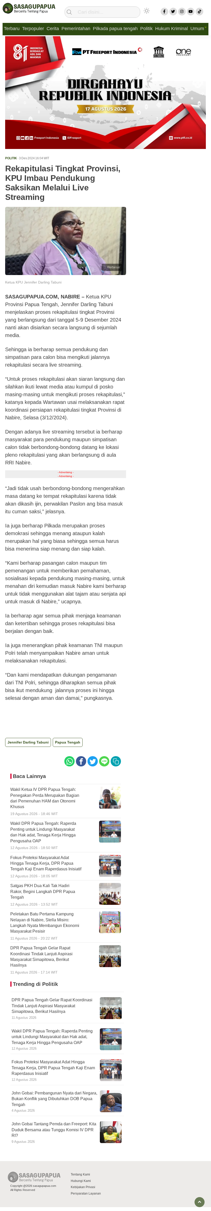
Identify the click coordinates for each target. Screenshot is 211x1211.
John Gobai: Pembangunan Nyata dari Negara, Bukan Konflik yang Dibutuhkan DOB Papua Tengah (54, 1099)
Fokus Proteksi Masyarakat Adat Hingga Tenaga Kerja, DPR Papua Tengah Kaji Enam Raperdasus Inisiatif (53, 1068)
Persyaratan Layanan (86, 1193)
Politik (146, 28)
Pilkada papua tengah (115, 28)
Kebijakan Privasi (83, 1187)
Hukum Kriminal (171, 28)
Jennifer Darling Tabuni (28, 742)
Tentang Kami (80, 1174)
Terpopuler (33, 28)
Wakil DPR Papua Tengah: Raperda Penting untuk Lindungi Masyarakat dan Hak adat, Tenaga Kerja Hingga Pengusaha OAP (52, 1037)
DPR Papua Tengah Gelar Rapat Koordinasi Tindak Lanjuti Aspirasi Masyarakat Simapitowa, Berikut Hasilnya (52, 1006)
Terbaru (12, 28)
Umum (197, 28)
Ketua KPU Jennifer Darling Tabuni (33, 282)
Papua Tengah (67, 742)
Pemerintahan (75, 28)
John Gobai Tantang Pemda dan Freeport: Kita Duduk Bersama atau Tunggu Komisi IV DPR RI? (54, 1130)
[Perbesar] (65, 273)
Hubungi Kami (81, 1181)
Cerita (53, 28)
